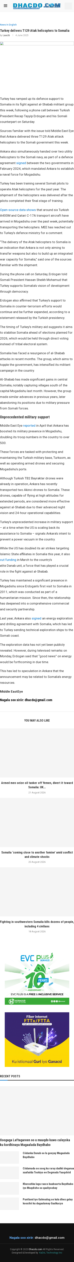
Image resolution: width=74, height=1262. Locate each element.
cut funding (8, 560)
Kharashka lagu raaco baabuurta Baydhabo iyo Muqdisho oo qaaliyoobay (48, 1186)
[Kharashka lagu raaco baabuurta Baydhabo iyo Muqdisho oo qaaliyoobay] (9, 1188)
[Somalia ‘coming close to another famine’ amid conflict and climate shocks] (37, 822)
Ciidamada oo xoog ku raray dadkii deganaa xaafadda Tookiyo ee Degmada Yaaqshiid (48, 1170)
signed (21, 163)
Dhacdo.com (35, 1249)
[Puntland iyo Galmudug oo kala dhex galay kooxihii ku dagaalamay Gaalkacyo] (9, 1204)
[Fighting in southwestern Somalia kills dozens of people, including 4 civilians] (37, 891)
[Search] (68, 6)
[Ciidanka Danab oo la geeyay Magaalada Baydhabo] (9, 1157)
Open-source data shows (18, 210)
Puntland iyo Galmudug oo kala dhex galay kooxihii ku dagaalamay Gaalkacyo (48, 1201)
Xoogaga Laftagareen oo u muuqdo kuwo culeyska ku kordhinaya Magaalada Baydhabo (35, 1142)
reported (29, 425)
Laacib (6, 35)
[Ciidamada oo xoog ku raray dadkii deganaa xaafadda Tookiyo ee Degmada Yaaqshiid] (9, 1173)
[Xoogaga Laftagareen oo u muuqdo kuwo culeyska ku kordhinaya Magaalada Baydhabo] (37, 1110)
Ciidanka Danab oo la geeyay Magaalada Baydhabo (46, 1155)
